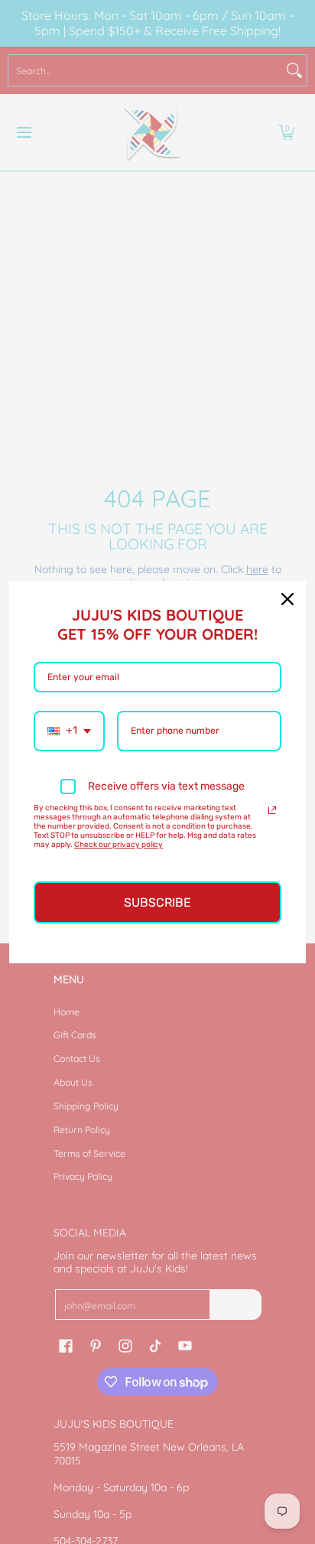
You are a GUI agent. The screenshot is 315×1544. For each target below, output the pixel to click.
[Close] (287, 599)
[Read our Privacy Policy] (272, 810)
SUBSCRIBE (157, 902)
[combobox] (69, 731)
